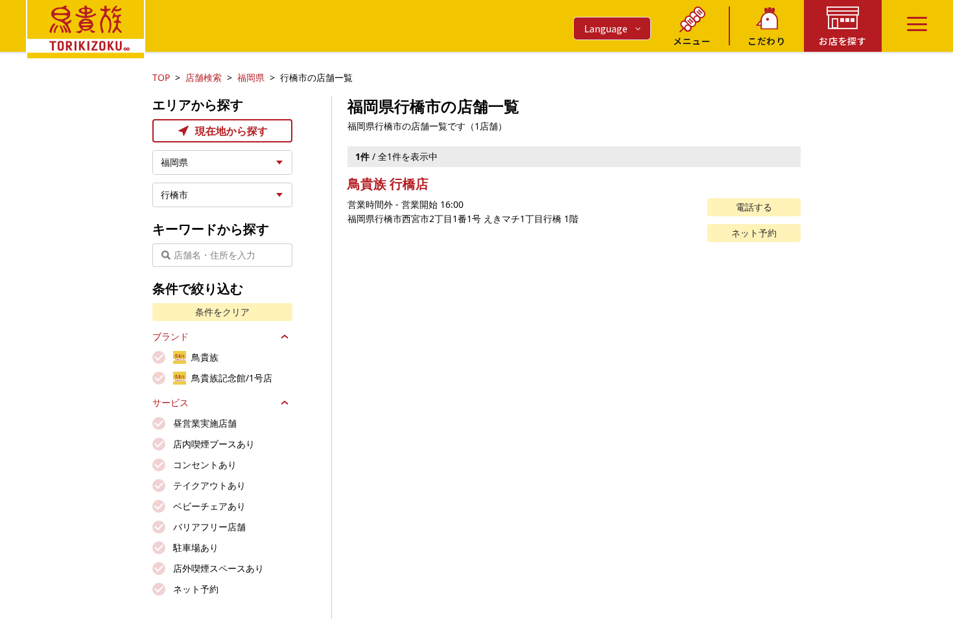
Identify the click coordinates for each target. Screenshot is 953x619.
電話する (754, 207)
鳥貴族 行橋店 (388, 183)
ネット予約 (754, 233)
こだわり (766, 40)
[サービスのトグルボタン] (284, 403)
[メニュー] (917, 24)
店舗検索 (203, 77)
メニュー (692, 40)
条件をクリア (222, 312)
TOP (161, 77)
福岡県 (251, 77)
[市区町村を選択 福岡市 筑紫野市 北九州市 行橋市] (222, 195)
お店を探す (843, 40)
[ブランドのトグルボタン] (284, 336)
